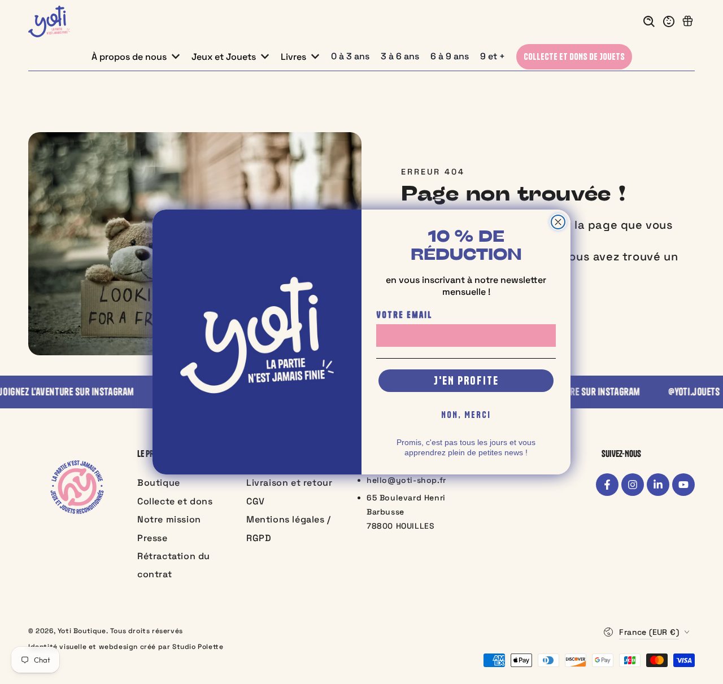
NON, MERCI (466, 414)
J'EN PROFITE (466, 380)
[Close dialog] (558, 222)
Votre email (404, 314)
